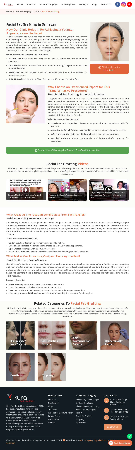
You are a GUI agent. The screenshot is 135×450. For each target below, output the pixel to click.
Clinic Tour (52, 409)
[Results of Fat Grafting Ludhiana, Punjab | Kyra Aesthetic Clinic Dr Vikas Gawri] (26, 190)
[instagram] (123, 4)
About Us (31, 4)
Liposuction (81, 422)
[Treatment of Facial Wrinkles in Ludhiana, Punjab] (67, 190)
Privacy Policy (54, 416)
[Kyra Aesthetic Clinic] (8, 4)
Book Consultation (121, 443)
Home (20, 4)
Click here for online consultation (110, 69)
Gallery (83, 4)
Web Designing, (86, 440)
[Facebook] (117, 4)
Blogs (94, 4)
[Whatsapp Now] (129, 436)
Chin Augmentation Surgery (87, 406)
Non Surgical (53, 403)
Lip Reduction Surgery (85, 403)
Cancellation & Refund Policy (60, 413)
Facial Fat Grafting (84, 416)
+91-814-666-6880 (119, 411)
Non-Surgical (67, 4)
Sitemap (51, 422)
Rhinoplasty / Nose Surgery (87, 399)
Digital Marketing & (102, 440)
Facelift (79, 413)
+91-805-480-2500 (119, 409)
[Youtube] (129, 4)
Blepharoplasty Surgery (86, 409)
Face (37, 11)
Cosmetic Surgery (47, 4)
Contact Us (106, 4)
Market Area (53, 419)
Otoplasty (80, 419)
